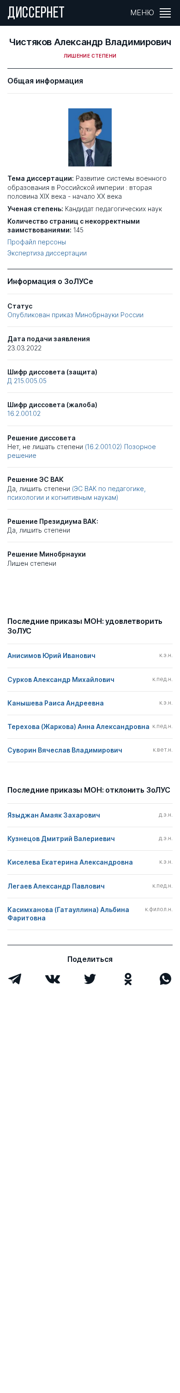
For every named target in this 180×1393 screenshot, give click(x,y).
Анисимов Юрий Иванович (51, 655)
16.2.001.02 (24, 413)
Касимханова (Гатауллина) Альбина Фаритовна (68, 914)
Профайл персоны (36, 242)
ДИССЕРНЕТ (36, 14)
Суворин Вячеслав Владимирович (64, 750)
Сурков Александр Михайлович (60, 679)
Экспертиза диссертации (47, 253)
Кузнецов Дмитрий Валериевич (61, 838)
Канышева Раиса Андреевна (55, 703)
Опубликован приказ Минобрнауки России (75, 315)
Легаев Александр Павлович (56, 886)
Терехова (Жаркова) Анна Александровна (78, 726)
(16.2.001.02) (104, 447)
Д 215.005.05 (27, 381)
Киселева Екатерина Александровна (70, 862)
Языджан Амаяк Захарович (53, 815)
